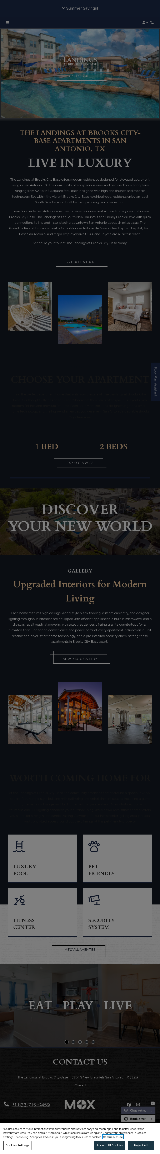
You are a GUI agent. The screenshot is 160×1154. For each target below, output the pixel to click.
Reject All (141, 1145)
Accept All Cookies (110, 1145)
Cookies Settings (17, 1145)
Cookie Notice (113, 1137)
